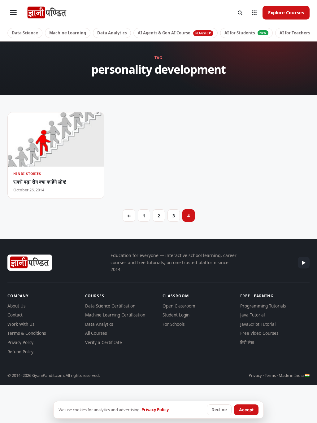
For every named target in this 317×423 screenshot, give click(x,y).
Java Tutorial (252, 315)
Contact (15, 315)
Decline (219, 409)
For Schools (174, 324)
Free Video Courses (259, 333)
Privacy (255, 375)
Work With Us (20, 324)
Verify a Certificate (103, 342)
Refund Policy (20, 352)
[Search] (240, 13)
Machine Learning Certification (115, 315)
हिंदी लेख (247, 342)
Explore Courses (286, 12)
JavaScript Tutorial (258, 324)
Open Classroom (179, 306)
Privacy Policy (20, 342)
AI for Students (245, 33)
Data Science (25, 33)
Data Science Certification (110, 306)
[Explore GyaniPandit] (254, 13)
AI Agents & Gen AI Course (174, 33)
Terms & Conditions (26, 333)
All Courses (96, 333)
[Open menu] (13, 13)
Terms (270, 375)
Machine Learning (67, 33)
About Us (16, 306)
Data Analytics (112, 33)
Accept (246, 409)
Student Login (176, 315)
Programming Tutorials (263, 306)
